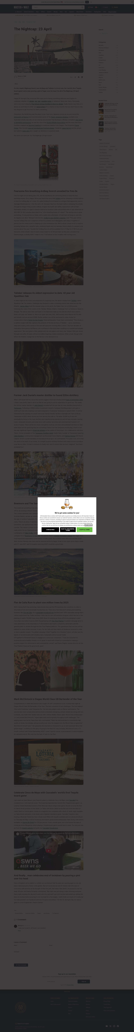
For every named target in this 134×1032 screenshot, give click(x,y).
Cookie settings (50, 529)
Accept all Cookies (84, 529)
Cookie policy (88, 525)
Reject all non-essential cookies (68, 529)
